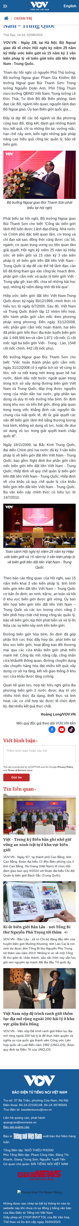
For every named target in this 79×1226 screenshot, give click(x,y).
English (70, 6)
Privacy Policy (65, 767)
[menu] (9, 6)
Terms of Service (17, 770)
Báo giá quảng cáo (16, 1127)
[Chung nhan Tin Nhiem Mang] (39, 1192)
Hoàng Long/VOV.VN (58, 714)
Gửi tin (16, 777)
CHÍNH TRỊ (23, 18)
